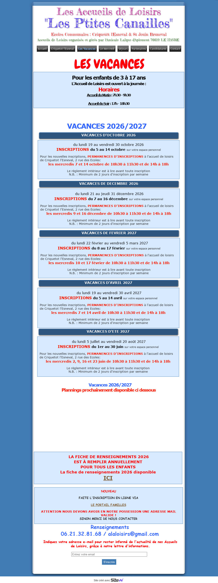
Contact (175, 49)
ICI (108, 478)
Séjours (123, 49)
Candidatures (158, 49)
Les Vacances (87, 49)
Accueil (42, 49)
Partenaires (139, 49)
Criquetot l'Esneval (62, 49)
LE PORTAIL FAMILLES (108, 505)
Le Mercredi (107, 49)
